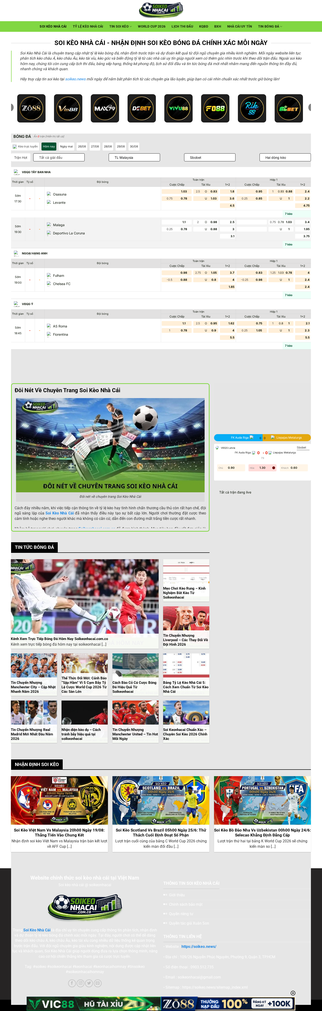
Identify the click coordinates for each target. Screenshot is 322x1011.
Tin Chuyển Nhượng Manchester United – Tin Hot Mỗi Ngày (135, 734)
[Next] (310, 816)
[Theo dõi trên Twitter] (89, 983)
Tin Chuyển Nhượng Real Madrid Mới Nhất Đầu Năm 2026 (32, 734)
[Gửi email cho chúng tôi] (98, 983)
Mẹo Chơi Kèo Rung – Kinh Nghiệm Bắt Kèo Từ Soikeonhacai (184, 592)
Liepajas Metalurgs (284, 452)
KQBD (203, 26)
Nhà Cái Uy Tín (239, 26)
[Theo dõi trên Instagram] (80, 983)
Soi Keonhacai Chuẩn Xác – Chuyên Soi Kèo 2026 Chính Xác (185, 734)
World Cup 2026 (151, 26)
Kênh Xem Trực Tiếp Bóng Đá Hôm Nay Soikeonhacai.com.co (59, 639)
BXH (217, 26)
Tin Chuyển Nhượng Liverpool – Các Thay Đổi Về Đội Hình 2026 (185, 640)
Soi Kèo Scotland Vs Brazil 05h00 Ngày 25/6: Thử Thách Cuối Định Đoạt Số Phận (161, 833)
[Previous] (11, 816)
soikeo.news (75, 79)
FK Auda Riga (243, 452)
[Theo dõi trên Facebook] (72, 983)
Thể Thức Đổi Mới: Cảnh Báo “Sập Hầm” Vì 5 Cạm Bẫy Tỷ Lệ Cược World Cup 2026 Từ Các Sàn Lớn (84, 685)
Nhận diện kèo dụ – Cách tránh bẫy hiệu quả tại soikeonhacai (81, 734)
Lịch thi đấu (182, 26)
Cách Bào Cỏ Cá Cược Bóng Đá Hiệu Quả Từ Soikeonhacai (134, 687)
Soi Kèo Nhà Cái (53, 26)
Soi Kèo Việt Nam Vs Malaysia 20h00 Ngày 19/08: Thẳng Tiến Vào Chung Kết (59, 833)
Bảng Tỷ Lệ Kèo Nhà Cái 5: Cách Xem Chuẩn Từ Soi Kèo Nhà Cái (185, 687)
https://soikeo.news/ (199, 946)
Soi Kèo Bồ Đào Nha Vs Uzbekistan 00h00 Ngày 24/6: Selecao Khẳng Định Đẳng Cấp (262, 833)
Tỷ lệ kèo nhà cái (88, 26)
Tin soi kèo (119, 26)
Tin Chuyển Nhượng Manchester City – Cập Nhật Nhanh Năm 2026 (33, 687)
